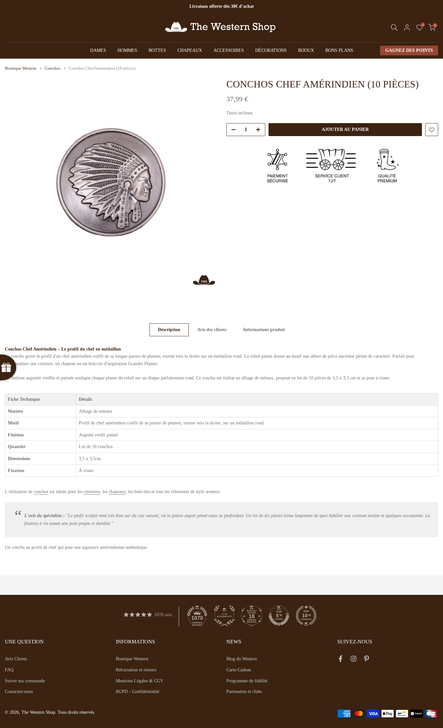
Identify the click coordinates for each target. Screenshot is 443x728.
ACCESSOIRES (228, 50)
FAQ (9, 669)
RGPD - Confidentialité (137, 691)
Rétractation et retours (136, 669)
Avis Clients (16, 658)
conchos (41, 491)
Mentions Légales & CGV (139, 680)
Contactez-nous (19, 691)
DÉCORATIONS (271, 50)
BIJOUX (306, 50)
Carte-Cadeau (238, 669)
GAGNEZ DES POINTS (409, 50)
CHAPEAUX (189, 50)
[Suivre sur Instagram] (353, 660)
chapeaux (117, 491)
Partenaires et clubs (244, 691)
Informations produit (264, 329)
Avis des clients (211, 329)
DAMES (98, 50)
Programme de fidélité (247, 680)
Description (169, 329)
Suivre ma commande (25, 680)
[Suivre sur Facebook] (340, 660)
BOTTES (157, 50)
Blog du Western (241, 658)
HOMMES (127, 50)
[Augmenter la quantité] (260, 130)
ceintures (92, 491)
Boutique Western (20, 68)
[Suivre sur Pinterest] (366, 660)
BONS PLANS (339, 50)
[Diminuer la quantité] (231, 130)
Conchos (52, 68)
